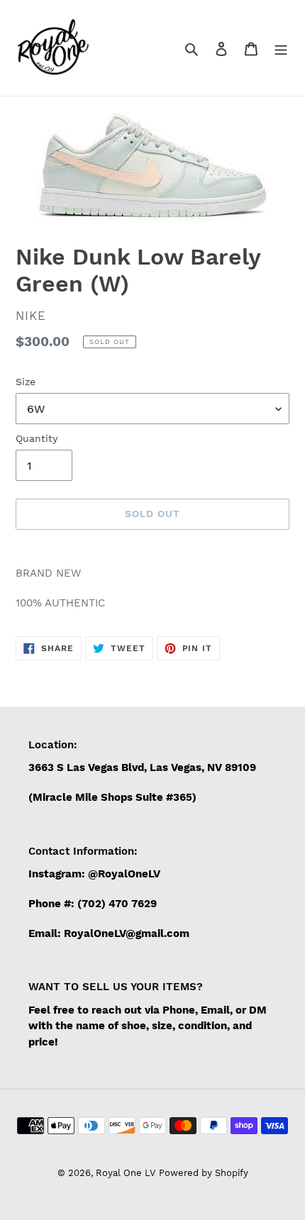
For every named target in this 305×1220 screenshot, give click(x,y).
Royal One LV (125, 1173)
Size (25, 381)
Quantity (36, 438)
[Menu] (281, 48)
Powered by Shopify (203, 1173)
